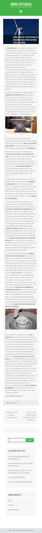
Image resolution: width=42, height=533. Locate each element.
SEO (9, 501)
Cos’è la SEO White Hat (16, 477)
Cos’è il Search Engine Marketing (19, 482)
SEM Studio (21, 5)
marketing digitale (11, 189)
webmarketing (13, 403)
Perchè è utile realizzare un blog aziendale (29, 417)
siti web (11, 505)
